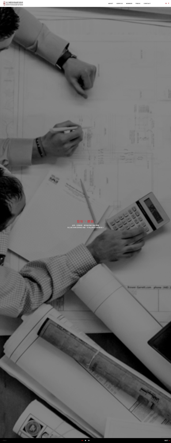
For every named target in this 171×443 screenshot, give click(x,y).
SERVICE (120, 3)
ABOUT (110, 3)
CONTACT (147, 3)
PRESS (138, 3)
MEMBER (129, 3)
